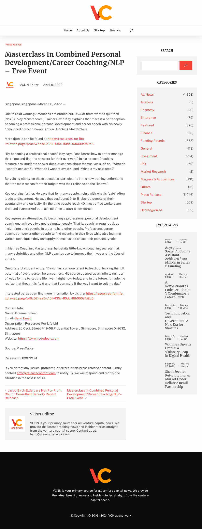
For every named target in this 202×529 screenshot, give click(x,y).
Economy (147, 110)
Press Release (14, 44)
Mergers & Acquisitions (158, 179)
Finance (146, 133)
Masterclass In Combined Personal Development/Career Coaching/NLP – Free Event (94, 394)
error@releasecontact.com (36, 373)
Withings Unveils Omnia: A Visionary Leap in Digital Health (178, 350)
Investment (149, 156)
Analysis (147, 102)
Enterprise (148, 118)
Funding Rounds (153, 141)
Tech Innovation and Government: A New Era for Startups (177, 321)
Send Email (23, 318)
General (146, 148)
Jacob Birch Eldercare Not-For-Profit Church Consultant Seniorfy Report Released (33, 394)
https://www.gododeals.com (38, 338)
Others (146, 187)
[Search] (186, 65)
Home (68, 30)
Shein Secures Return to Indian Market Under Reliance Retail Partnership (177, 379)
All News (147, 94)
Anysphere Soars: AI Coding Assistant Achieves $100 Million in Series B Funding (177, 257)
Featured (147, 125)
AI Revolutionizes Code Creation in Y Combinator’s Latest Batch (177, 290)
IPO (143, 164)
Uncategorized (151, 210)
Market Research (153, 171)
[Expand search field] (131, 30)
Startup (146, 202)
